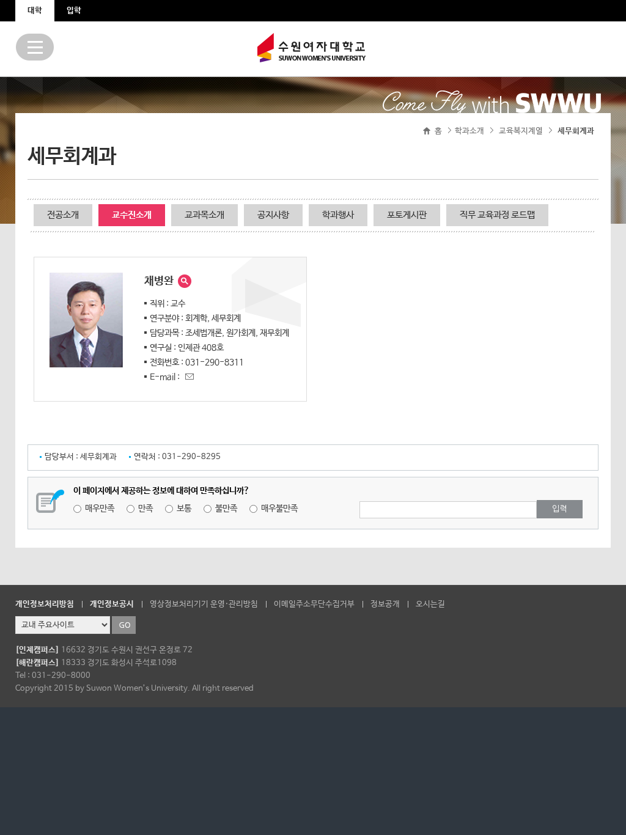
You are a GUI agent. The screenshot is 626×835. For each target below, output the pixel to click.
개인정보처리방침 (44, 604)
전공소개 (63, 215)
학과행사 (338, 215)
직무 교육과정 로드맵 (497, 215)
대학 (35, 10)
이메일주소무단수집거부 (314, 604)
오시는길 (430, 604)
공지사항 (273, 215)
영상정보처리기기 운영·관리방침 (204, 604)
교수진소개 (132, 215)
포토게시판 (407, 215)
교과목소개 (204, 215)
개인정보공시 (112, 604)
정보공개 (385, 604)
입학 (74, 10)
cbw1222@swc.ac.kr (188, 375)
